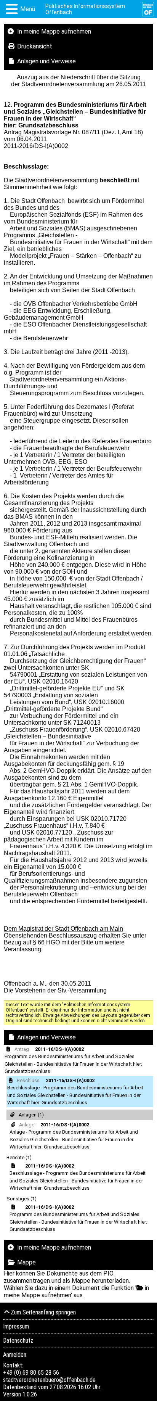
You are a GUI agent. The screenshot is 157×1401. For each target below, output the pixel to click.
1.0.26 (29, 1394)
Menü (27, 9)
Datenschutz (18, 1340)
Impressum (16, 1326)
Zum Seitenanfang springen (43, 1312)
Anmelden (14, 1354)
